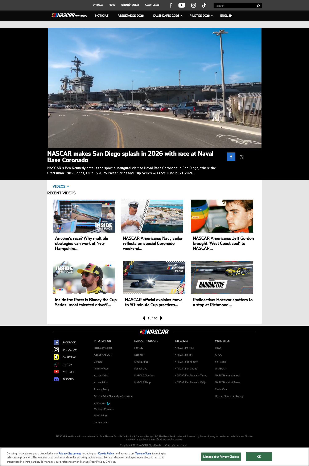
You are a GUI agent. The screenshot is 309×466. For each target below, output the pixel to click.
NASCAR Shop (142, 382)
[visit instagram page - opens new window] (193, 5)
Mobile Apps (141, 361)
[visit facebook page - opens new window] (171, 5)
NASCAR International (227, 375)
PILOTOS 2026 (200, 15)
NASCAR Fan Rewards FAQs (190, 382)
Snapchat (69, 357)
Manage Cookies (104, 409)
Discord (68, 379)
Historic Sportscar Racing (229, 396)
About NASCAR (102, 354)
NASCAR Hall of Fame (227, 382)
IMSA (218, 347)
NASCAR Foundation (186, 361)
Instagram (70, 349)
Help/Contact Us (103, 347)
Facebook (69, 342)
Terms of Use (101, 368)
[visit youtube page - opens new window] (181, 5)
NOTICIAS (101, 15)
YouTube (69, 372)
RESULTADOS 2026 (131, 15)
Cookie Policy (106, 453)
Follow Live (140, 368)
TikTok (67, 364)
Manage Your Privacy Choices (221, 456)
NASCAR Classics (144, 375)
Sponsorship (101, 422)
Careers (98, 361)
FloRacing (220, 361)
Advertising (100, 415)
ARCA (218, 354)
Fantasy (138, 347)
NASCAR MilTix (183, 354)
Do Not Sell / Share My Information (113, 396)
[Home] (71, 15)
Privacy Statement (70, 453)
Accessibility (101, 382)
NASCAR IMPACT (184, 347)
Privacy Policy (101, 389)
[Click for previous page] (144, 318)
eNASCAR (220, 368)
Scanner (138, 354)
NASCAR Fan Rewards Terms (191, 375)
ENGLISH (226, 15)
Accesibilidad (101, 375)
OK (259, 456)
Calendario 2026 (166, 15)
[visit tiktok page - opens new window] (204, 5)
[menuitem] (114, 409)
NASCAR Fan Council (186, 368)
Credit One (221, 389)
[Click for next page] (160, 318)
